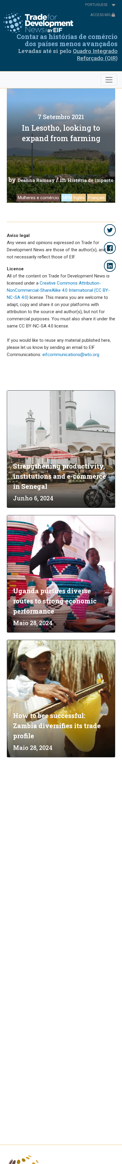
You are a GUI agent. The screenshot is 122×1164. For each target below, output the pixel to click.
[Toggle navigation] (109, 80)
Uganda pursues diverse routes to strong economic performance (55, 600)
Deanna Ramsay (36, 180)
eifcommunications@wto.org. (71, 354)
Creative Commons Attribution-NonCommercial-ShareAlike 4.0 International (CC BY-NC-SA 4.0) (58, 290)
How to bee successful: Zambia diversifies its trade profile (57, 725)
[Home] (38, 22)
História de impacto (90, 180)
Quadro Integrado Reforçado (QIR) (95, 55)
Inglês (79, 197)
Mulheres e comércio (38, 197)
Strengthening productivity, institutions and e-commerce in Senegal (59, 476)
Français (96, 197)
